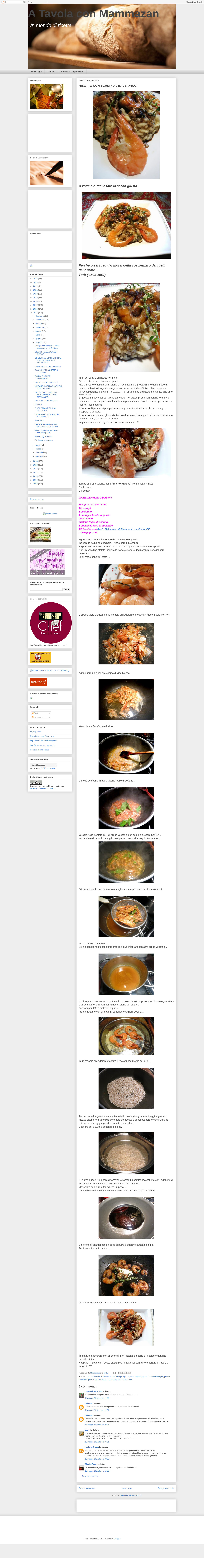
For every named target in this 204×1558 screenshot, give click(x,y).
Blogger (117, 1539)
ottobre (39, 323)
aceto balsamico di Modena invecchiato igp (104, 1377)
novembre (40, 320)
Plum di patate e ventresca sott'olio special (46, 431)
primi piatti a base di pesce (99, 1379)
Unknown (89, 1403)
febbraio (39, 452)
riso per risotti (116, 1379)
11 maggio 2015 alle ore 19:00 (97, 1398)
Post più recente (87, 1488)
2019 (35, 297)
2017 (35, 305)
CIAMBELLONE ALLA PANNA (48, 366)
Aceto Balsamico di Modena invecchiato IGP (123, 529)
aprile (38, 445)
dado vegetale (135, 1377)
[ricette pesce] (50, 513)
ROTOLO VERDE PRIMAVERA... (42, 377)
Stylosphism (35, 732)
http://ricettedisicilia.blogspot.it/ (43, 741)
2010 (35, 476)
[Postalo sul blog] (121, 1373)
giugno (39, 339)
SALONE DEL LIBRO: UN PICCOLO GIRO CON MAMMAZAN (46, 394)
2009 (35, 480)
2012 (35, 468)
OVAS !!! (38, 404)
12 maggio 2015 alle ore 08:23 (97, 1459)
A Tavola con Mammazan (93, 13)
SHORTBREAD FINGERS (46, 382)
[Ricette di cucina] (38, 685)
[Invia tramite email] (119, 1373)
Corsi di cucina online (39, 750)
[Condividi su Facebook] (127, 1373)
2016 (35, 309)
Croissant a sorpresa (44, 440)
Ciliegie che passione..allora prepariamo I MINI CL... (47, 347)
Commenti (38, 717)
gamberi (146, 1377)
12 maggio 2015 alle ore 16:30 (97, 1471)
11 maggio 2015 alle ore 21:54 (97, 1410)
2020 (35, 294)
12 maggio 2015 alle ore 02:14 (97, 1425)
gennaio (39, 456)
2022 (35, 286)
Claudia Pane (90, 1464)
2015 (35, 313)
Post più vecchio (166, 1488)
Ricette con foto (37, 499)
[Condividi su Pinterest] (129, 1373)
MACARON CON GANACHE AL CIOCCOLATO (48, 387)
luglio (38, 335)
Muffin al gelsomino (43, 436)
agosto (39, 331)
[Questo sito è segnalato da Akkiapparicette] (40, 662)
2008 (35, 484)
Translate (51, 768)
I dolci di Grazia (92, 1447)
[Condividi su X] (124, 1373)
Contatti (51, 71)
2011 (35, 472)
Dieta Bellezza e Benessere (42, 736)
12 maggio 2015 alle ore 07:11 (97, 1442)
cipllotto (126, 1377)
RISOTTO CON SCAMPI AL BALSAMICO (47, 415)
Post (35, 713)
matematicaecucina (93, 1391)
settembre (40, 327)
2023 (35, 282)
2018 (35, 301)
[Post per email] (114, 1373)
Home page (36, 71)
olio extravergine (156, 1377)
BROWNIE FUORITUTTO (46, 401)
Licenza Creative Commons (42, 788)
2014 (35, 461)
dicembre (40, 316)
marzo (39, 449)
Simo (87, 1430)
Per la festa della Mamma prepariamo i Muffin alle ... (47, 425)
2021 (35, 290)
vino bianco (127, 1379)
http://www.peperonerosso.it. (42, 745)
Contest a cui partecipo (72, 71)
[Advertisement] (111, 1505)
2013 (35, 465)
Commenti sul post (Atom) (130, 1495)
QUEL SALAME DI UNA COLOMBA (45, 409)
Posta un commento (90, 1476)
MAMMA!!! (39, 420)
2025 (35, 278)
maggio (39, 342)
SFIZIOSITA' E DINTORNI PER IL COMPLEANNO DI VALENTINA (48, 360)
